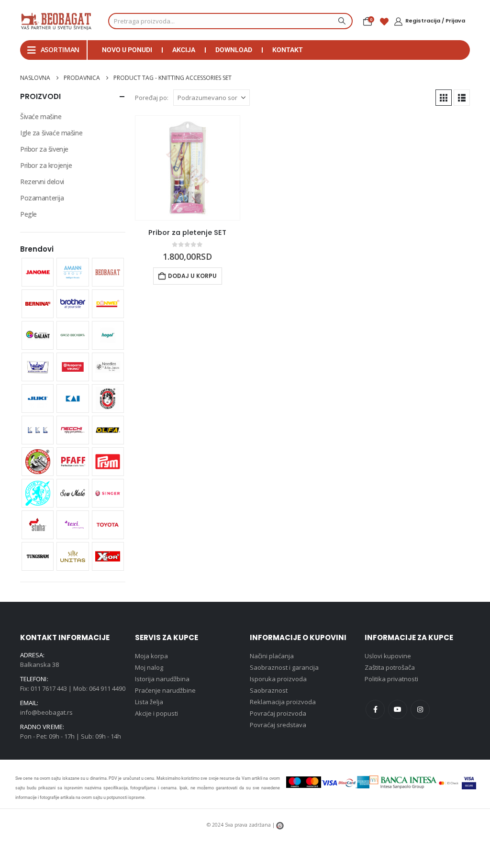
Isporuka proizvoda (278, 679)
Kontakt (287, 50)
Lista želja (149, 701)
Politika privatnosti (391, 679)
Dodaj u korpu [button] (192, 276)
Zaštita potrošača (390, 667)
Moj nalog (149, 667)
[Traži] (341, 21)
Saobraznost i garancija (284, 667)
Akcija (183, 50)
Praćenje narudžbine (165, 690)
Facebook (375, 709)
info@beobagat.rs (46, 712)
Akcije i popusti (156, 713)
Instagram (420, 709)
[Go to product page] (187, 168)
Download (233, 50)
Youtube (397, 709)
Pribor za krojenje (46, 165)
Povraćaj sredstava (278, 724)
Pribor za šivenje (44, 149)
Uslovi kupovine (388, 656)
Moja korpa (151, 656)
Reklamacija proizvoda (283, 701)
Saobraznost (269, 690)
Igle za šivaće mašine (51, 132)
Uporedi (224, 131)
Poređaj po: (151, 97)
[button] (443, 97)
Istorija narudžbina (162, 679)
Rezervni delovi (42, 181)
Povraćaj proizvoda (278, 713)
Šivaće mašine (41, 116)
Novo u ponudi (127, 50)
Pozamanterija (42, 197)
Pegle (28, 214)
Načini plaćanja (272, 656)
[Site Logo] (56, 21)
